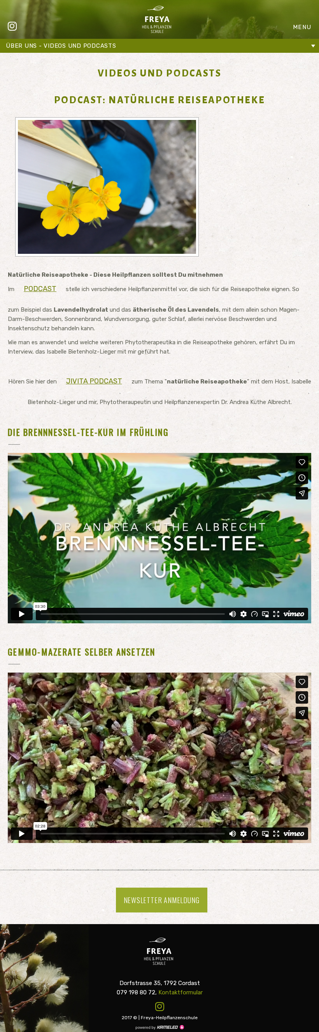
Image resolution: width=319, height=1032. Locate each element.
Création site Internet (159, 1027)
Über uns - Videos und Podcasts (61, 45)
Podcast (40, 288)
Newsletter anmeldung (162, 900)
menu (302, 27)
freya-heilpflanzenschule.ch (157, 19)
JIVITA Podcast (94, 381)
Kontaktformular (180, 992)
